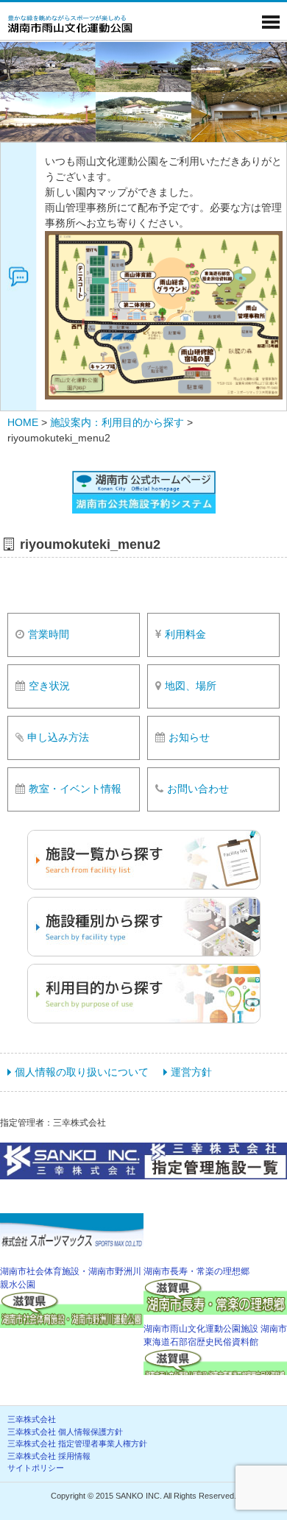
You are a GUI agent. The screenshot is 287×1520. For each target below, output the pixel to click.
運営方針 (191, 1072)
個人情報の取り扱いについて (82, 1072)
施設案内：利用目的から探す (117, 422)
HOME (22, 422)
